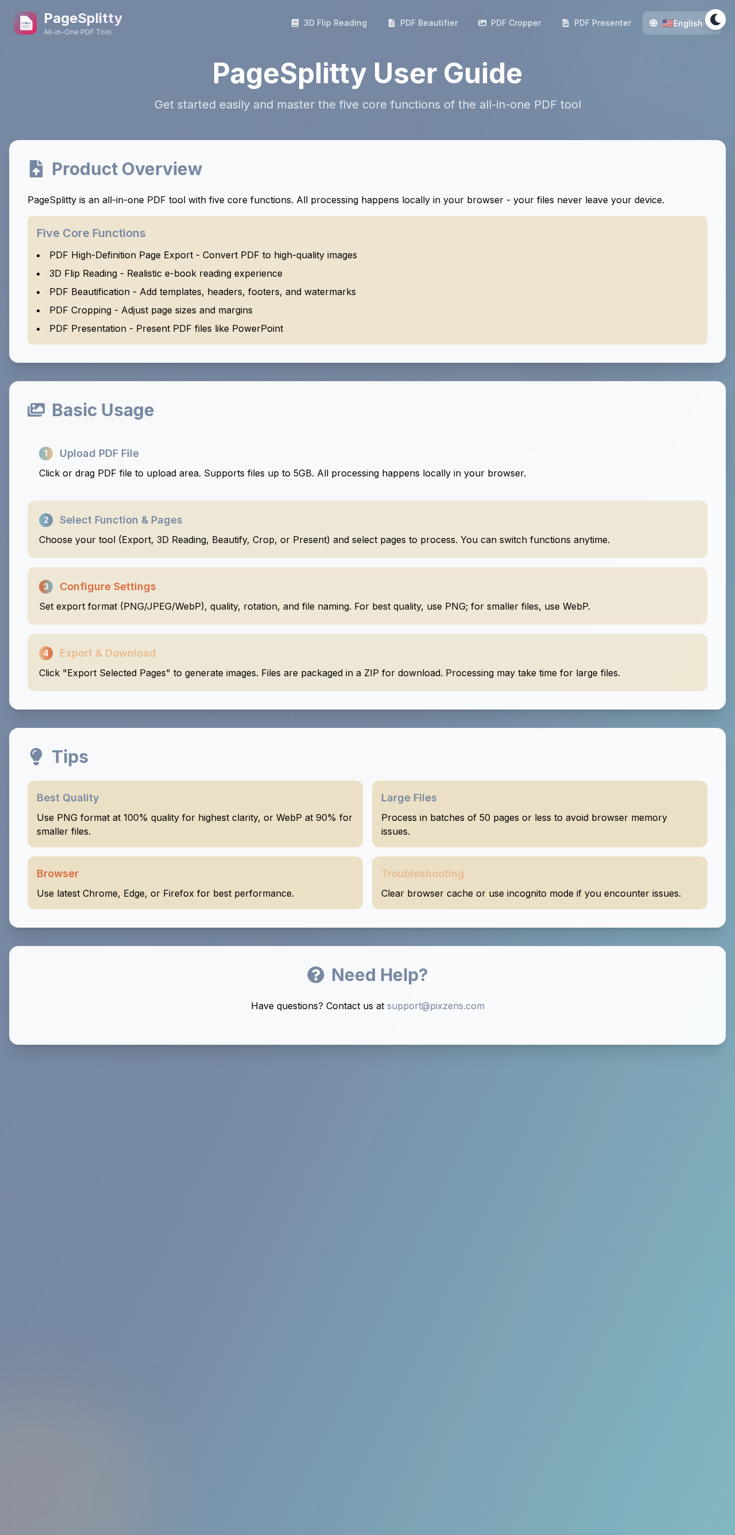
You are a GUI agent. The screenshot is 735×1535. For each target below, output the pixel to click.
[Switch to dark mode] (715, 19)
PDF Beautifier (429, 23)
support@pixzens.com (436, 1005)
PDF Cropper (516, 23)
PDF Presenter (602, 23)
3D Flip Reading (335, 23)
